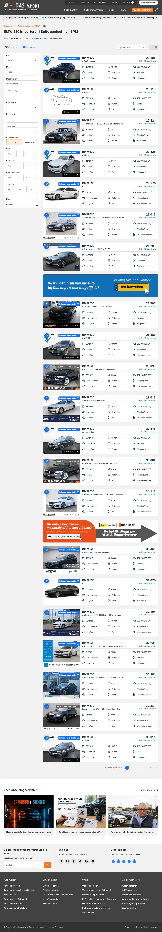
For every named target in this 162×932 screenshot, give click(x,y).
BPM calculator (50, 890)
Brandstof (10, 114)
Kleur (8, 199)
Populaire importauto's (93, 894)
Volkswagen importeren (133, 903)
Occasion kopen (90, 886)
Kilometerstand (12, 172)
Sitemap (128, 927)
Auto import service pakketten (19, 890)
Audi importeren (129, 886)
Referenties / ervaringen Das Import (99, 899)
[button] (6, 815)
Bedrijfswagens (100, 2)
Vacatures (128, 2)
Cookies (154, 927)
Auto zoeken (71, 10)
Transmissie (11, 126)
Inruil (111, 10)
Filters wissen (31, 47)
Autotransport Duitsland (15, 908)
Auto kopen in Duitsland (15, 899)
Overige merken (129, 908)
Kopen (14, 142)
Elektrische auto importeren (96, 908)
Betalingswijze (12, 138)
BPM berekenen (51, 886)
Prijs (8, 149)
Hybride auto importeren (94, 903)
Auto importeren (93, 10)
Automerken (88, 912)
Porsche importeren (131, 894)
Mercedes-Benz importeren (135, 899)
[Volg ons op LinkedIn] (61, 861)
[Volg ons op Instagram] (67, 861)
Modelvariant (11, 79)
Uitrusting (10, 205)
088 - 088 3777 (143, 10)
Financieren (30, 142)
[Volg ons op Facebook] (73, 861)
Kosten (71, 2)
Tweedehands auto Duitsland (96, 890)
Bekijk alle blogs (148, 790)
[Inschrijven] (47, 865)
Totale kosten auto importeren (58, 894)
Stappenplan (84, 2)
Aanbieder (10, 91)
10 (151, 767)
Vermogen (10, 184)
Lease (123, 10)
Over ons (114, 2)
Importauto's (10, 894)
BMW (7, 47)
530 (16, 47)
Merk (8, 55)
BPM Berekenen (148, 2)
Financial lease (50, 903)
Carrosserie (11, 102)
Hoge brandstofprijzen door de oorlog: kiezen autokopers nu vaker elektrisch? (42, 832)
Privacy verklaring (142, 927)
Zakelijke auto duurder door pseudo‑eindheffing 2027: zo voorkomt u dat (92, 832)
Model (8, 67)
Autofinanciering (51, 899)
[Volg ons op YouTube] (92, 861)
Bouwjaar (10, 161)
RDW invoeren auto (13, 903)
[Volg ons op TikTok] (80, 861)
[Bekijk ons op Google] (86, 861)
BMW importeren (130, 890)
